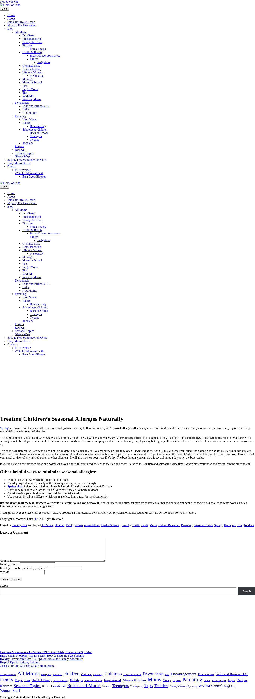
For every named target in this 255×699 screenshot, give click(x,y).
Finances (27, 45)
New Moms (29, 119)
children (59, 525)
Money (167, 680)
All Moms (21, 32)
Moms (153, 525)
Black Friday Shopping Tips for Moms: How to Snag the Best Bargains (42, 655)
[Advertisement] (127, 385)
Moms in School (32, 82)
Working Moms (31, 99)
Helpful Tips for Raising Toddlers (20, 662)
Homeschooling (31, 69)
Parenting (20, 116)
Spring (4, 428)
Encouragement (31, 38)
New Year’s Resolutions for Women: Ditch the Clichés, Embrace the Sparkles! (46, 652)
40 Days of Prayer (8, 675)
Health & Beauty (32, 52)
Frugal (19, 680)
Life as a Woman (32, 72)
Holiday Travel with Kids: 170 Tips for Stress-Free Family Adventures (41, 659)
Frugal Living (38, 48)
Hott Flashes (29, 112)
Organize (177, 680)
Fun (27, 680)
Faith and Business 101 (36, 106)
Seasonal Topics (24, 153)
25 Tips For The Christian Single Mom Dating (27, 665)
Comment (6, 560)
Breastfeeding (38, 126)
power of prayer (219, 680)
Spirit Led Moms (84, 685)
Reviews (6, 686)
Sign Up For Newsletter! (22, 25)
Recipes (19, 149)
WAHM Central (210, 686)
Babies (26, 122)
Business (57, 674)
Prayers (19, 146)
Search (4, 585)
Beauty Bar (46, 674)
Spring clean (15, 486)
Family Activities (32, 42)
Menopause (36, 75)
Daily (25, 109)
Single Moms (30, 89)
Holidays (76, 680)
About (11, 18)
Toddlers (27, 143)
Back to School (39, 132)
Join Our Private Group (21, 22)
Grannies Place (31, 65)
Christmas (86, 674)
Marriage (27, 79)
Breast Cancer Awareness (45, 55)
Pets (24, 85)
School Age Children (34, 129)
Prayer (231, 680)
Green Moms (92, 525)
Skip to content (9, 1)
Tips (24, 92)
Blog (10, 28)
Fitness (34, 58)
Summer (106, 686)
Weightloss (43, 62)
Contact (12, 166)
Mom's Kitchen (134, 680)
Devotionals (22, 102)
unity (194, 686)
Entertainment (206, 674)
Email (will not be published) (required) (23, 568)
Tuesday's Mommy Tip (180, 686)
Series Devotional (54, 686)
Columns (113, 673)
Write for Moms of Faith (29, 173)
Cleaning (98, 674)
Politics (207, 680)
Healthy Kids (19, 525)
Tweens (34, 139)
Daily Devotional (132, 674)
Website (4, 572)
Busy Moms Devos (18, 163)
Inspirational (112, 680)
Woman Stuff (10, 690)
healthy (126, 525)
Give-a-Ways (22, 156)
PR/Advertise (23, 169)
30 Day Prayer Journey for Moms (27, 159)
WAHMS (28, 95)
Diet (167, 674)
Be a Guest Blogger (34, 176)
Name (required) (9, 564)
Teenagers (36, 136)
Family (70, 525)
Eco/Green (28, 35)
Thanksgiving (136, 686)
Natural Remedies (169, 525)
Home (11, 15)
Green (79, 525)
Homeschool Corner (93, 680)
